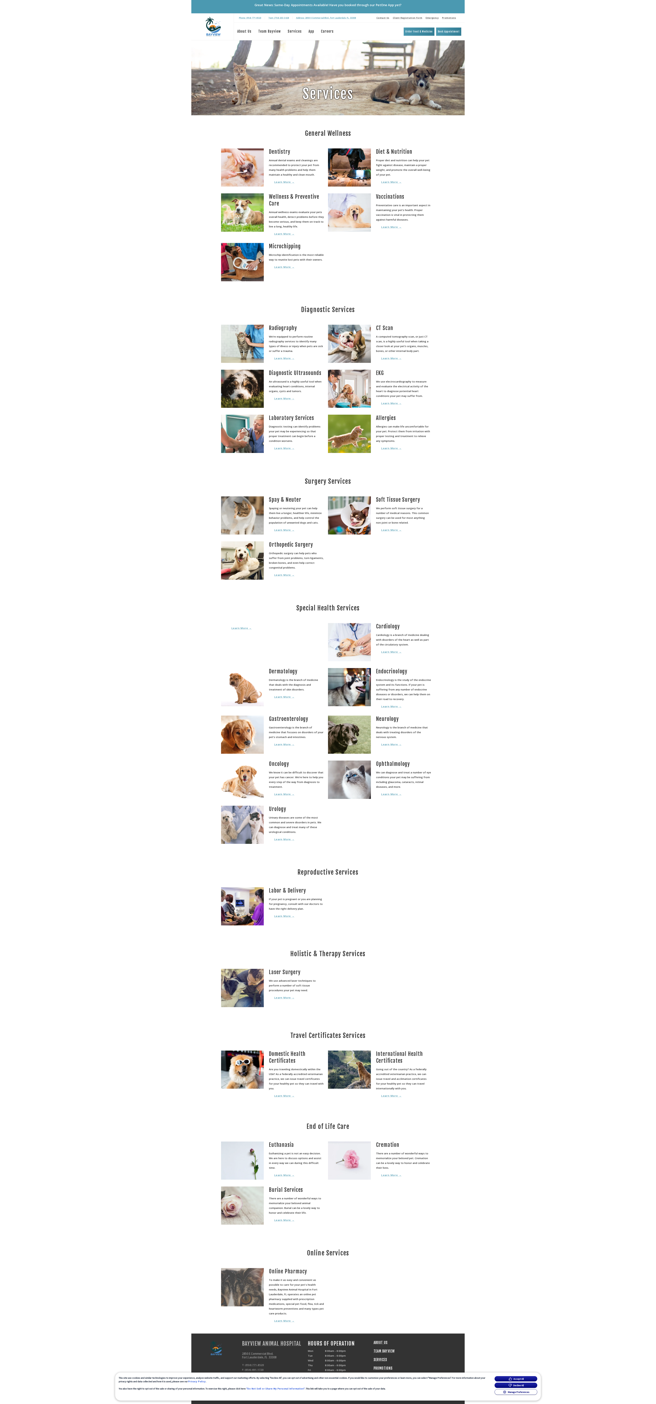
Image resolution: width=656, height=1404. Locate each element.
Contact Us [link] (383, 17)
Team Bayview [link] (269, 31)
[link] (213, 27)
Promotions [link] (449, 17)
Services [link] (295, 31)
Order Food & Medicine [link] (419, 31)
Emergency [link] (432, 17)
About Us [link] (244, 31)
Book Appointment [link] (449, 31)
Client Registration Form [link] (407, 17)
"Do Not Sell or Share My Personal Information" (276, 1388)
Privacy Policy (197, 1381)
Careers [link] (327, 31)
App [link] (311, 31)
